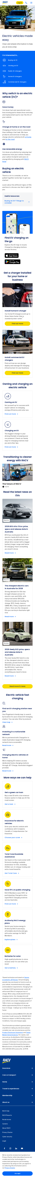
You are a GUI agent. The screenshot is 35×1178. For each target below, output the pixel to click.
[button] (17, 472)
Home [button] (4, 1082)
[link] (8, 1061)
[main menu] (31, 3)
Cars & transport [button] (9, 1075)
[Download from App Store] (12, 255)
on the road (10, 139)
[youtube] (22, 1148)
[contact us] (26, 3)
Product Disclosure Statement (12, 1032)
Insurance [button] (6, 1068)
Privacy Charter (10, 1168)
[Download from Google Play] (12, 261)
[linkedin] (16, 1148)
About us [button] (5, 1102)
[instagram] (10, 1148)
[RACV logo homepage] (5, 2)
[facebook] (4, 1148)
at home (28, 137)
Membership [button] (7, 1095)
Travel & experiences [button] (10, 1089)
